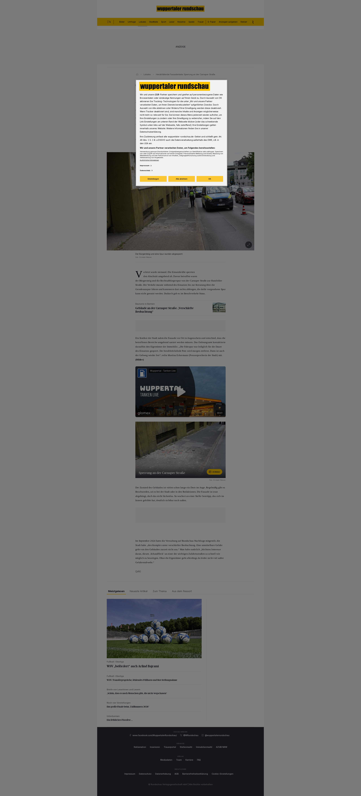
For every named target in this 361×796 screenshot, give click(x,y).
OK (209, 179)
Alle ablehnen (181, 179)
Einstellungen (153, 179)
